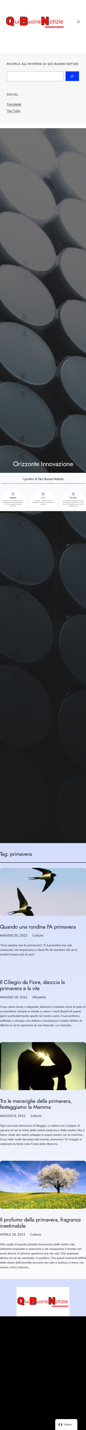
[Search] (72, 76)
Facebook (14, 104)
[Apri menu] (78, 21)
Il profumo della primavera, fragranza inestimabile (40, 1223)
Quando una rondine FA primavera (38, 927)
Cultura (37, 935)
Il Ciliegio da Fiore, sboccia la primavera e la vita (32, 985)
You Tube (13, 111)
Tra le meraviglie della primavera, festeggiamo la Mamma (36, 1104)
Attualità (39, 997)
